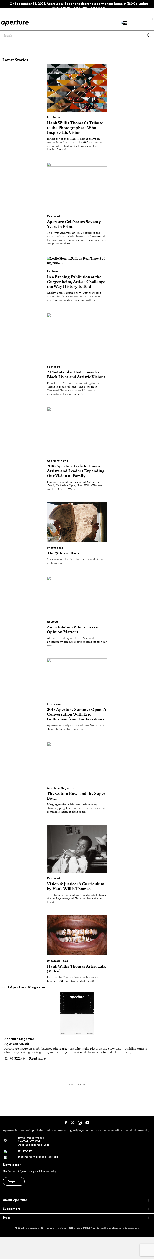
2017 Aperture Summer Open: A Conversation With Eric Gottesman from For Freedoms (76, 714)
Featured (53, 216)
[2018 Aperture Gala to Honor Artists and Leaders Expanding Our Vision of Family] (77, 431)
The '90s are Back (63, 553)
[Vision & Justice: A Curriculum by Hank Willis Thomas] (77, 850)
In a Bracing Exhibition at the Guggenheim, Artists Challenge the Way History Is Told (76, 282)
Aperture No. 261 (16, 1044)
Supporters (12, 1209)
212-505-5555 (25, 1151)
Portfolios (54, 117)
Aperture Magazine (60, 788)
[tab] (77, 1200)
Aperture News (57, 460)
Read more (37, 1058)
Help (6, 1217)
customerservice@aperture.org (38, 1157)
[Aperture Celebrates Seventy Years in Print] (77, 187)
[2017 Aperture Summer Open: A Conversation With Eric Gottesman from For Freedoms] (77, 679)
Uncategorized (57, 961)
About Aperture (15, 1200)
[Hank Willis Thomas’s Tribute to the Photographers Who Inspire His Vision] (77, 89)
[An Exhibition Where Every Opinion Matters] (77, 597)
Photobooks (55, 547)
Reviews (52, 271)
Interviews (54, 704)
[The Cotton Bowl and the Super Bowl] (77, 763)
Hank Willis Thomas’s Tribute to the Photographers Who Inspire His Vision (75, 128)
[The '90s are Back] (77, 523)
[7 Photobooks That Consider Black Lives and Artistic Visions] (77, 338)
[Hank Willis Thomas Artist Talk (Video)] (77, 936)
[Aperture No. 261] (77, 1013)
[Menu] (125, 23)
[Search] (149, 36)
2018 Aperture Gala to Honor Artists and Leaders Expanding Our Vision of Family (76, 471)
